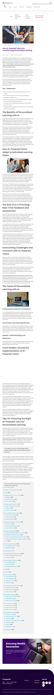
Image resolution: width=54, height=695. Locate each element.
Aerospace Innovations (11, 587)
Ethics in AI (8, 508)
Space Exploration (10, 591)
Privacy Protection (10, 510)
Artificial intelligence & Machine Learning (15, 532)
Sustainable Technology (10, 594)
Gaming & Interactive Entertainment (12, 553)
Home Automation (10, 578)
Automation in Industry (11, 515)
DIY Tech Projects (10, 614)
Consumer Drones (10, 517)
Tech (7, 541)
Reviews (6, 572)
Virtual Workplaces (10, 499)
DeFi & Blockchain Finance (12, 546)
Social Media (9, 622)
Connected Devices (10, 576)
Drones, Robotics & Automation (11, 513)
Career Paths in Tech (10, 605)
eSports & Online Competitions (13, 555)
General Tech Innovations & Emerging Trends (16, 537)
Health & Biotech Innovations (11, 560)
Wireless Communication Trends (12, 489)
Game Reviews (9, 557)
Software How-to (10, 626)
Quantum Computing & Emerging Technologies (16, 539)
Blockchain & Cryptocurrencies (13, 534)
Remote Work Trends (10, 607)
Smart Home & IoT (8, 574)
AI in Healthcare (9, 562)
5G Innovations (7, 487)
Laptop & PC (8, 618)
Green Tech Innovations (11, 600)
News (5, 569)
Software (8, 624)
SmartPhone (8, 582)
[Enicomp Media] (7, 3)
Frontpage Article (8, 550)
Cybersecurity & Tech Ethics (10, 504)
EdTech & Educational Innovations (12, 522)
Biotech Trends (9, 564)
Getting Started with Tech (11, 616)
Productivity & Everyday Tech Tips (13, 620)
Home (10, 16)
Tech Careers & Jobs (9, 603)
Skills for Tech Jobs (10, 609)
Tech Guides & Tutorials (9, 612)
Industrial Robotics (10, 519)
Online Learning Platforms (28, 16)
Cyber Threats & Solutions (12, 506)
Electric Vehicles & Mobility (12, 596)
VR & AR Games (9, 501)
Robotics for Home (10, 580)
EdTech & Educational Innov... (18, 16)
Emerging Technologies (9, 531)
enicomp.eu (33, 692)
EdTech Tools (9, 523)
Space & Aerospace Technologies (12, 585)
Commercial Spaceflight (11, 589)
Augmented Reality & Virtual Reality (12, 495)
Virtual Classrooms (10, 528)
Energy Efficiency (10, 598)
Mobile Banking (9, 548)
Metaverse (8, 497)
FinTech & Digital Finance (10, 544)
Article (5, 492)
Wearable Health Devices (11, 566)
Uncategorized (7, 629)
